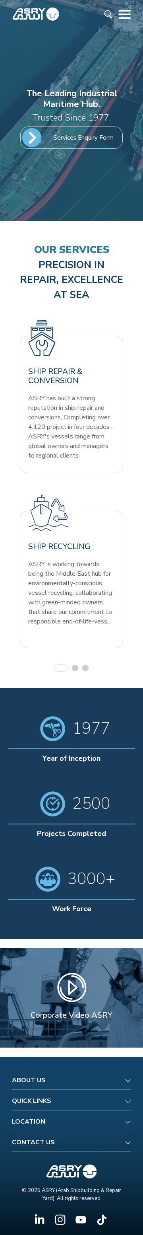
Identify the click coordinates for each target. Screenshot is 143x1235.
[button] (61, 668)
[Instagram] (60, 1219)
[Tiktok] (101, 1219)
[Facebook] (39, 1219)
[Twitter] (81, 1219)
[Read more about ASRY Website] (36, 14)
